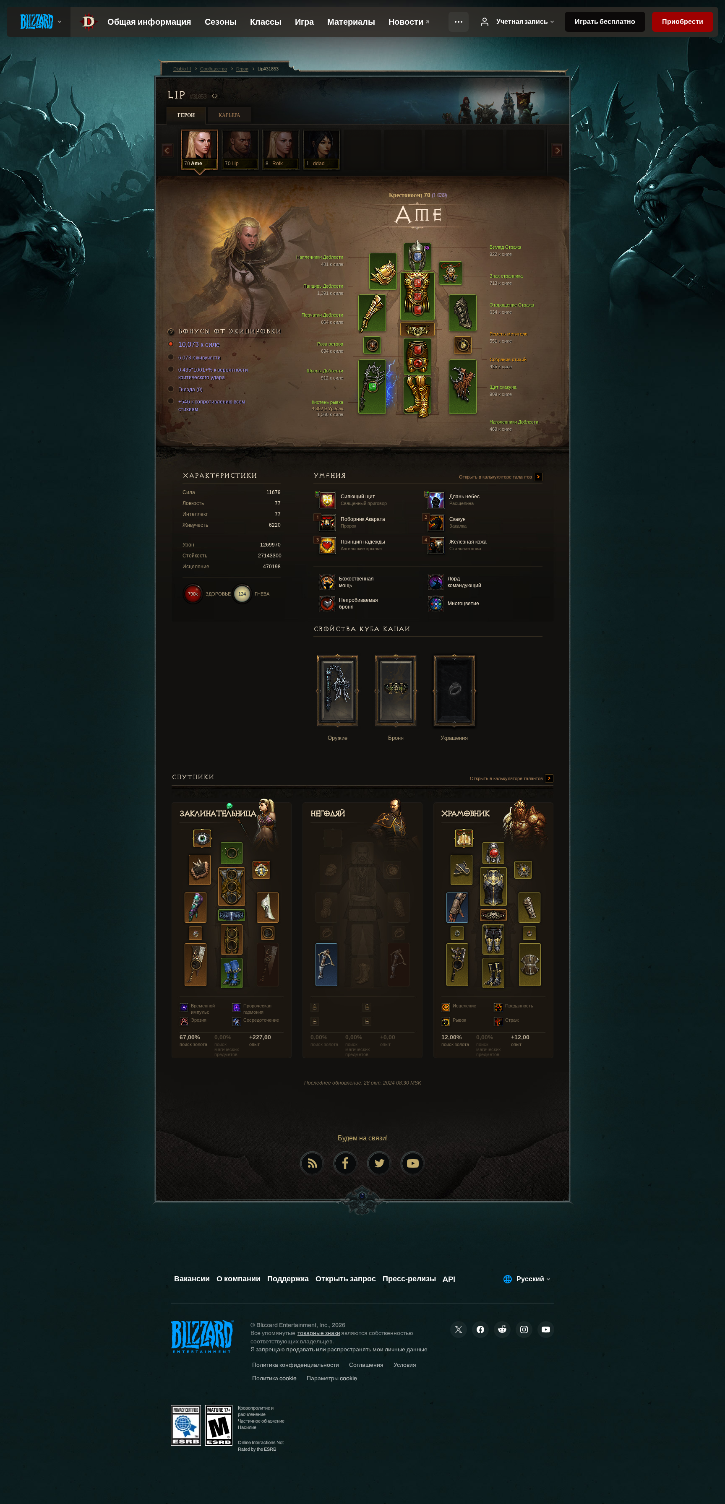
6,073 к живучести (199, 358)
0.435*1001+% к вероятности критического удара (213, 373)
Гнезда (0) (190, 390)
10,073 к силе (199, 344)
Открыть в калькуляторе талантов (496, 476)
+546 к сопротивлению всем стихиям (211, 405)
